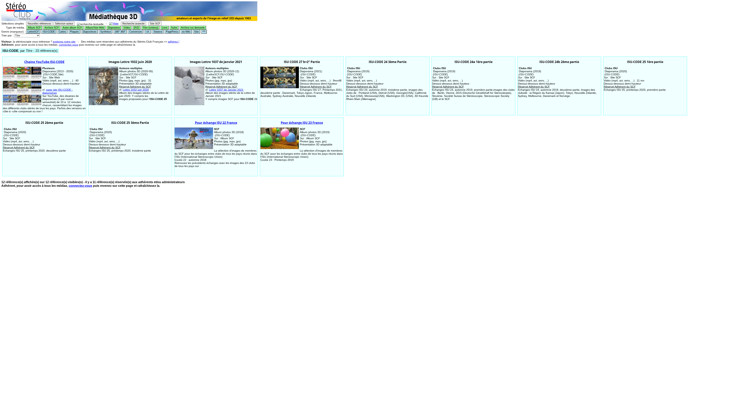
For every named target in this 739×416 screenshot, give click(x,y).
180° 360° (120, 31)
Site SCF (155, 23)
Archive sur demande (193, 27)
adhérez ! (173, 41)
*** (203, 31)
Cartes (62, 31)
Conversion (135, 31)
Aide (116, 23)
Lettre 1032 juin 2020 (136, 89)
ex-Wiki (186, 31)
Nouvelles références (39, 23)
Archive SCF (52, 27)
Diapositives (89, 31)
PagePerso (172, 31)
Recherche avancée (133, 23)
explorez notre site (64, 41)
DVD (136, 27)
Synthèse (105, 31)
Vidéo (127, 27)
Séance (158, 31)
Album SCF (34, 27)
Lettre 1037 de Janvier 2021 (226, 89)
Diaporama (114, 27)
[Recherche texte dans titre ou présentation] (90, 24)
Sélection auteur (64, 23)
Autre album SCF (72, 27)
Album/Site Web (95, 27)
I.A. (148, 31)
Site (196, 31)
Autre (174, 27)
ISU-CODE (49, 31)
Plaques (74, 31)
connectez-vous (68, 44)
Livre (164, 27)
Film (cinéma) (150, 27)
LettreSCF (33, 31)
